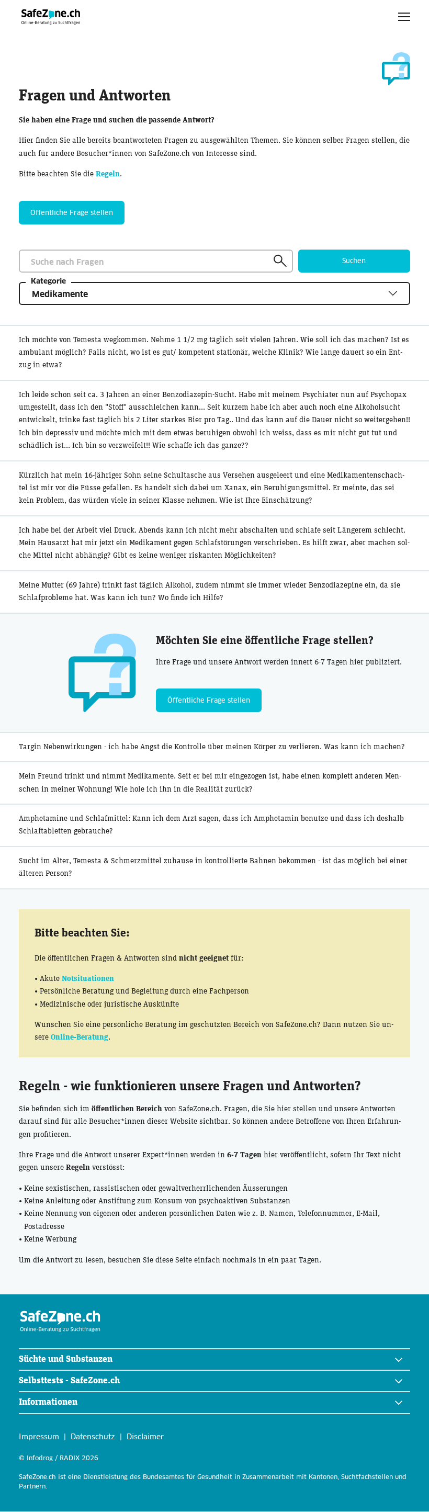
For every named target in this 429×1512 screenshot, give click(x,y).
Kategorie (48, 281)
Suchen (354, 261)
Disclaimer (145, 1437)
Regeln (108, 174)
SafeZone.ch (51, 16)
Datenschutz (93, 1437)
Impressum (39, 1437)
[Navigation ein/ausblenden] (404, 16)
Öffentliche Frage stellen (71, 213)
